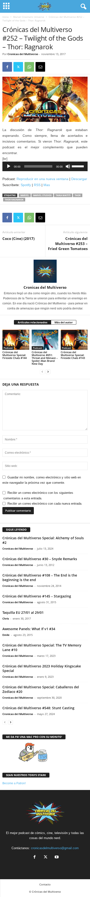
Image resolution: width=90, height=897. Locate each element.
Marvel (24, 195)
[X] (18, 67)
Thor (78, 195)
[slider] (78, 166)
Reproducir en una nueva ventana (42, 179)
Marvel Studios (42, 195)
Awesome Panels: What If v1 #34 (28, 629)
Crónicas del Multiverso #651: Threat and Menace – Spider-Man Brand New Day (45, 357)
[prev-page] (42, 371)
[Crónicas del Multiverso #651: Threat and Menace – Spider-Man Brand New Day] (45, 340)
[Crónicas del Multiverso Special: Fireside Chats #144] (15, 340)
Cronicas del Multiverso (22, 54)
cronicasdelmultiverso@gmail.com (55, 848)
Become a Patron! (14, 783)
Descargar (79, 179)
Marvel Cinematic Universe (28, 17)
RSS (37, 185)
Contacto (45, 884)
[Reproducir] (8, 166)
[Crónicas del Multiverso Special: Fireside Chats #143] (74, 340)
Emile (6, 635)
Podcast (8, 348)
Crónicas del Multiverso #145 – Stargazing (36, 596)
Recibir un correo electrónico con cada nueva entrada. (44, 503)
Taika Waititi (63, 195)
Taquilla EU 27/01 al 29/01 (23, 612)
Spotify (26, 185)
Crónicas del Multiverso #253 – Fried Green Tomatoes (68, 243)
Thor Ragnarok (14, 199)
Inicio (5, 17)
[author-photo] (45, 271)
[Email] (40, 67)
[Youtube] (56, 857)
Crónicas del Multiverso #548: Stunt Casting (38, 708)
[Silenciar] (68, 166)
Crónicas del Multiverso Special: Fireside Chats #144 (14, 355)
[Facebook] (7, 67)
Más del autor (63, 322)
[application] (45, 166)
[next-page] (48, 371)
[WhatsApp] (29, 67)
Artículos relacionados (32, 322)
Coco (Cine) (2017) (18, 238)
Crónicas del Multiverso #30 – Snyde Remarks (39, 559)
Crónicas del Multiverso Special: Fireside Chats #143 (73, 355)
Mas (46, 185)
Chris (5, 618)
